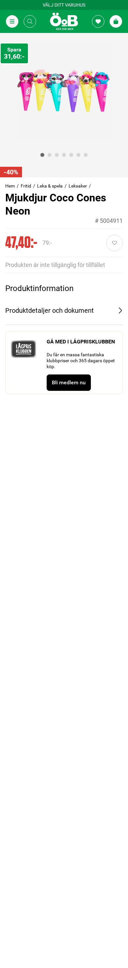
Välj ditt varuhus (64, 5)
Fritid (26, 186)
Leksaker (78, 186)
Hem (10, 186)
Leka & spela (50, 186)
